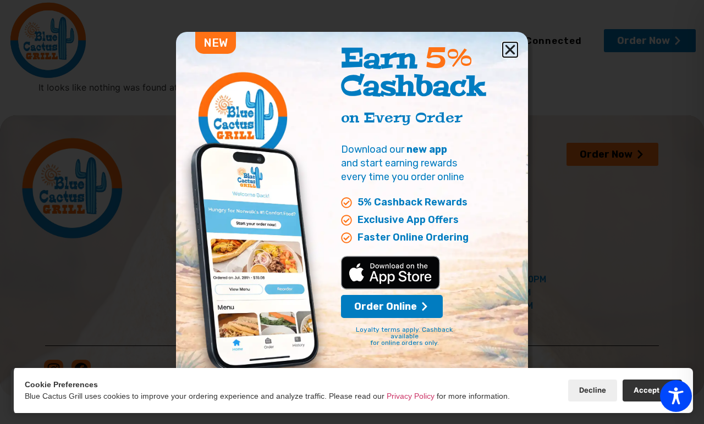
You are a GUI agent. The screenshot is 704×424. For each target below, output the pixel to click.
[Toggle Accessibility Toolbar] (676, 396)
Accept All (652, 390)
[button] (510, 50)
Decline (592, 390)
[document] (352, 212)
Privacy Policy (411, 396)
